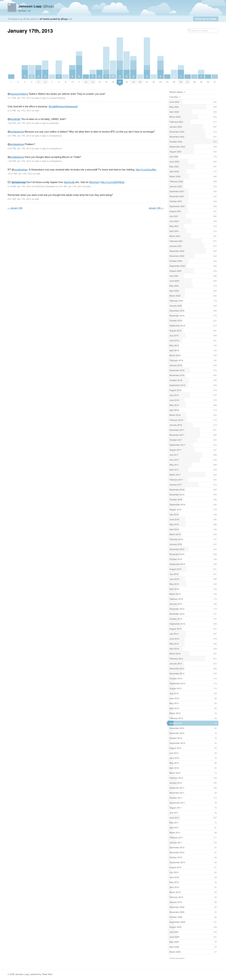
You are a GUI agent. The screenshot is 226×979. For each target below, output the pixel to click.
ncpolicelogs (20, 169)
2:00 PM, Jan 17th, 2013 (19, 148)
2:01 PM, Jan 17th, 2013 (19, 135)
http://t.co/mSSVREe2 (112, 182)
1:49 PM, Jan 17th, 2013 (19, 161)
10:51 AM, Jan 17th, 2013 (20, 173)
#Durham (94, 182)
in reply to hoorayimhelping (52, 97)
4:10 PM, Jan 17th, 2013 (19, 110)
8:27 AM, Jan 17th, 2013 (19, 198)
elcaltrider (15, 119)
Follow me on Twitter (205, 18)
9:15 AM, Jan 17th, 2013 (19, 186)
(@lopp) (36, 6)
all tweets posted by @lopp (54, 18)
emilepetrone (17, 131)
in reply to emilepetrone (51, 135)
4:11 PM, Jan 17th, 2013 (19, 97)
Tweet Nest (47, 974)
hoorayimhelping (19, 93)
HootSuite (40, 186)
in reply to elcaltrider (49, 123)
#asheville (69, 182)
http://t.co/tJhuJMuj (146, 169)
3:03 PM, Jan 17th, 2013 (19, 123)
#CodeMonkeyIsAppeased (63, 106)
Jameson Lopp (22, 974)
